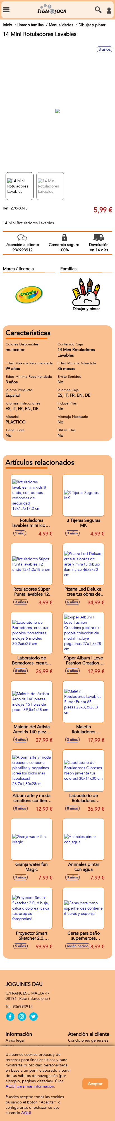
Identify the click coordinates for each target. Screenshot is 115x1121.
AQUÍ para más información (30, 1086)
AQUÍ (26, 1112)
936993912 (23, 1006)
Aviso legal (15, 1040)
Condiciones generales (88, 1040)
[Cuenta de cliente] (109, 10)
